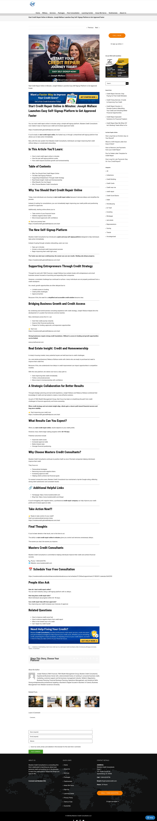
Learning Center (69, 793)
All (107, 171)
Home (66, 765)
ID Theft (109, 208)
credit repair (63, 647)
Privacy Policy (68, 798)
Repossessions (111, 224)
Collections (35, 647)
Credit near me (56, 647)
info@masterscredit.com (109, 781)
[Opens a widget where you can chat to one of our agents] (150, 818)
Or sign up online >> (117, 44)
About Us (67, 769)
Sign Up (66, 789)
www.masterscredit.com (44, 563)
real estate (93, 647)
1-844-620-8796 (105, 777)
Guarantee (67, 806)
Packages (67, 777)
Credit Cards (49, 647)
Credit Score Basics (71, 647)
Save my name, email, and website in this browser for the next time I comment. (56, 747)
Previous (90, 27)
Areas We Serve (69, 785)
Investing (109, 212)
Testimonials (68, 781)
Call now (117, 35)
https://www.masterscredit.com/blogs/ (51, 497)
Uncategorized (111, 236)
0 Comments (36, 648)
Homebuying (82, 647)
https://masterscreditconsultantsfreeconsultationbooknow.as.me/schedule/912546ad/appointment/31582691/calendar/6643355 (70, 576)
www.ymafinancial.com (36, 342)
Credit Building (41, 647)
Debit (77, 647)
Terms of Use (68, 802)
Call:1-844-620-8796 (109, 793)
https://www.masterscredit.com (50, 495)
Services (66, 773)
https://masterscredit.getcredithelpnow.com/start (44, 130)
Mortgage (88, 647)
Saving (109, 228)
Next (96, 27)
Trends (30, 648)
